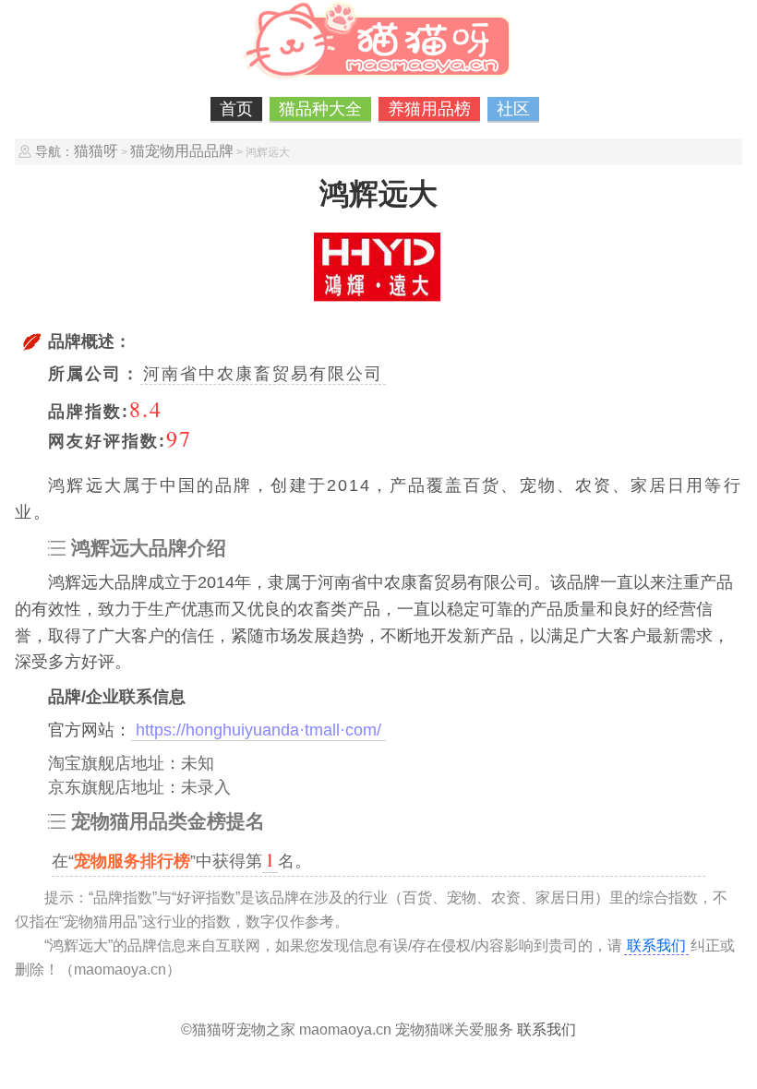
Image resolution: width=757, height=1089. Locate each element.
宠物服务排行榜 (132, 861)
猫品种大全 (320, 109)
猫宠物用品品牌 (182, 151)
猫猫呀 (96, 151)
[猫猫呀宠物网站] (378, 78)
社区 (513, 109)
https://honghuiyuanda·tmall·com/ (258, 730)
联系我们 (656, 945)
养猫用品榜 (429, 109)
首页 (236, 109)
